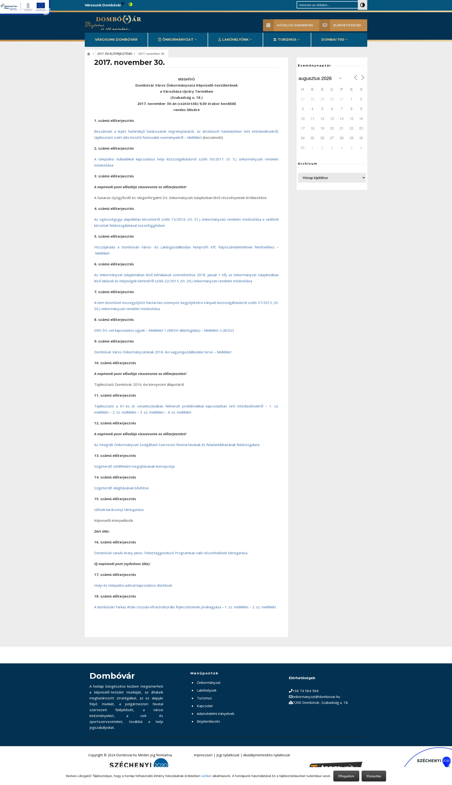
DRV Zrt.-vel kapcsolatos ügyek (120, 330)
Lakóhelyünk (235, 39)
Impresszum (203, 755)
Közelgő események (295, 25)
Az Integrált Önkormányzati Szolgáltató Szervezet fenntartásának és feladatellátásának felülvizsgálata (176, 444)
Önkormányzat (178, 39)
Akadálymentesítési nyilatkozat (266, 755)
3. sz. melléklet (152, 412)
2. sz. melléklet (124, 412)
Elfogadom (346, 776)
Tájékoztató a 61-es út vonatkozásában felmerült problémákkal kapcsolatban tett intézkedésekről (179, 406)
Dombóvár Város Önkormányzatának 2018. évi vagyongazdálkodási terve (153, 352)
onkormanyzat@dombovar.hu (316, 696)
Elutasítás (374, 776)
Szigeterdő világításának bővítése (121, 488)
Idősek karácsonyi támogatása (119, 509)
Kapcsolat (205, 705)
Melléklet (194, 137)
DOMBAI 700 (332, 39)
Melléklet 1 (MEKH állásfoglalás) (174, 330)
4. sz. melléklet (179, 412)
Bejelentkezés (208, 721)
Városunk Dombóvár (116, 39)
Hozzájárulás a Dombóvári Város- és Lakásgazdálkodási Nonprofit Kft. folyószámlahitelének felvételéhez (184, 247)
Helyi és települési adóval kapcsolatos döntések (133, 585)
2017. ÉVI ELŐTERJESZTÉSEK (114, 54)
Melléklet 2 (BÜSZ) (219, 330)
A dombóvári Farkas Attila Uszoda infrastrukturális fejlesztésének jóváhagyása (158, 607)
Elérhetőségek (347, 25)
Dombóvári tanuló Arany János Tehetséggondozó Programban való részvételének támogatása (170, 552)
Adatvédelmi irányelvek (215, 713)
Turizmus (287, 39)
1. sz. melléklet (237, 607)
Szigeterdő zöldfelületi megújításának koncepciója (134, 466)
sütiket (207, 776)
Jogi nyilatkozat (227, 755)
